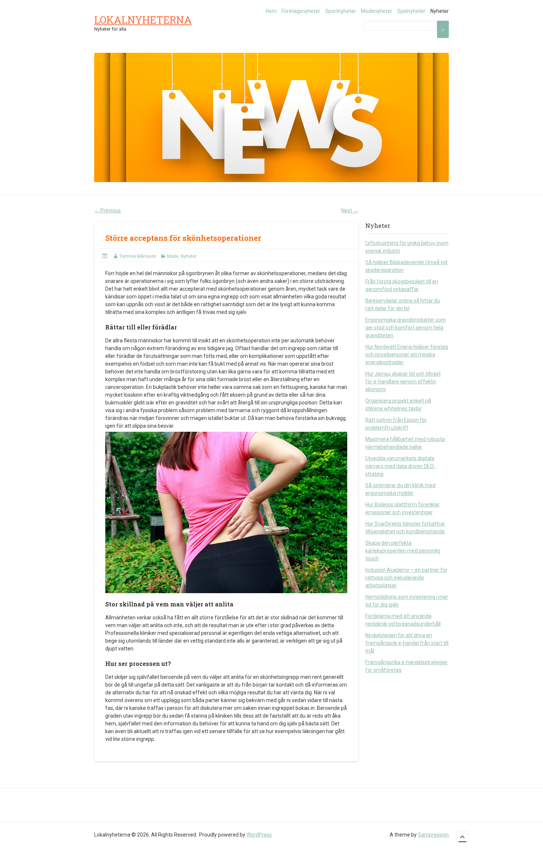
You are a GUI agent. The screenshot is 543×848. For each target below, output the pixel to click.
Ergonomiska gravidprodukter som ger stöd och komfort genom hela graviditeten (405, 327)
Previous (107, 210)
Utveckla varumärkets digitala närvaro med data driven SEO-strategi (400, 466)
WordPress (259, 835)
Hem (271, 11)
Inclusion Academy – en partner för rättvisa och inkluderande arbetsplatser (406, 577)
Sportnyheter (340, 11)
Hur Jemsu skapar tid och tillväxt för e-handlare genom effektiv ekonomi (403, 381)
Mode (172, 256)
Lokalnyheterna (143, 19)
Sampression (433, 835)
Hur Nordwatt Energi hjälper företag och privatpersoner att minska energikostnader (406, 354)
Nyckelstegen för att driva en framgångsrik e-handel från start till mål (406, 643)
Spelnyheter (411, 11)
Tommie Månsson (137, 256)
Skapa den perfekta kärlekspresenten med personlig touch (402, 550)
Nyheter (439, 11)
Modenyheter (376, 11)
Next (349, 210)
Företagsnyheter (300, 11)
